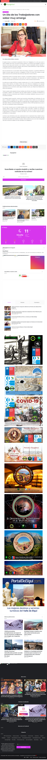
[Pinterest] (15, 24)
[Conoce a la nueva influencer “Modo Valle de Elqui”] (7, 328)
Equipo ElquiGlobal (42, 757)
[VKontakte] (20, 24)
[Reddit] (17, 24)
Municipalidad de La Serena (16, 737)
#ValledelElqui (22, 252)
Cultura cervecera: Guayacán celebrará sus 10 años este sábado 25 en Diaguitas (12, 695)
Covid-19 (41, 735)
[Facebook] (4, 24)
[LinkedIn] (9, 24)
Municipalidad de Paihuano (26, 737)
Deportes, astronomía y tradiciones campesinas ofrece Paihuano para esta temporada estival (35, 694)
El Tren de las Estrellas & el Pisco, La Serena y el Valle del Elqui (24, 316)
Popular (9, 302)
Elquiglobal (13, 153)
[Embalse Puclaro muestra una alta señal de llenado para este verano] (9, 212)
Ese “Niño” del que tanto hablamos (37, 218)
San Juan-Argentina (29, 739)
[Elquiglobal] (9, 4)
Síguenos (38, 257)
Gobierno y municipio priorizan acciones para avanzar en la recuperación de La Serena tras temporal (33, 653)
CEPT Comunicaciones (7, 735)
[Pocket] (26, 24)
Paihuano (43, 737)
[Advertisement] (23, 15)
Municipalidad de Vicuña (37, 737)
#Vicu (43, 252)
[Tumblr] (12, 24)
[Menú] (1, 4)
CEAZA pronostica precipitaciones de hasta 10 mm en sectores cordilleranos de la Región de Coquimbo (13, 634)
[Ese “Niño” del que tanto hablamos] (38, 212)
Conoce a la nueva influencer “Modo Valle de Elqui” (22, 327)
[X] (6, 24)
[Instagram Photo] (23, 262)
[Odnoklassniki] (23, 24)
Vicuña (41, 739)
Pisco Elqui (13, 739)
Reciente (22, 302)
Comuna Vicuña (30, 735)
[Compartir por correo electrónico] (34, 147)
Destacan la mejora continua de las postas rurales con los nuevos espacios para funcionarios (11, 719)
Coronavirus (37, 735)
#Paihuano (39, 252)
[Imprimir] (36, 147)
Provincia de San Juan (20, 739)
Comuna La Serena (16, 735)
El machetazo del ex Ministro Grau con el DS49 (23, 220)
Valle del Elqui (24, 141)
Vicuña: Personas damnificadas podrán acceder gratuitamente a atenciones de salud (25, 1)
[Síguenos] (23, 709)
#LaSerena (6, 253)
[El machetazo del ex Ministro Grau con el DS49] (23, 214)
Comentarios (36, 302)
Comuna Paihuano (23, 735)
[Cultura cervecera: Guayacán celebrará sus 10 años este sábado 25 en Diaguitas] (7, 308)
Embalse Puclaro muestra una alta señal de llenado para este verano (9, 218)
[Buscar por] (45, 4)
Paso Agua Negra (7, 739)
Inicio (31, 757)
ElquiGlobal (5, 251)
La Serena (8, 737)
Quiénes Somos (35, 757)
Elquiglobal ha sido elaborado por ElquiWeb (28, 755)
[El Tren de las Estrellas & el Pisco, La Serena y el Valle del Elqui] (7, 318)
